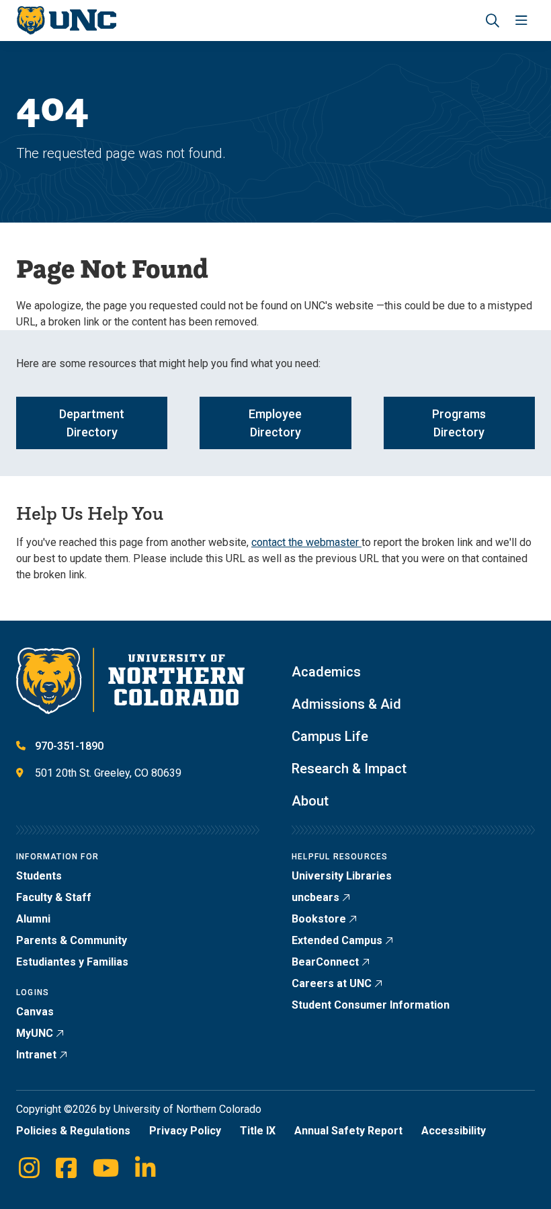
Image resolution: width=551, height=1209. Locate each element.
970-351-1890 (69, 746)
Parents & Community (71, 940)
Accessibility (453, 1130)
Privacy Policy (185, 1130)
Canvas (35, 1011)
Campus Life (330, 736)
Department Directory (91, 423)
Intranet (36, 1054)
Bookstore (319, 918)
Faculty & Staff (53, 897)
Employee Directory (275, 423)
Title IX (258, 1130)
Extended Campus (337, 940)
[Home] (66, 20)
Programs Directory (459, 423)
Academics (326, 672)
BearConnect (325, 962)
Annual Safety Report (348, 1130)
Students (39, 875)
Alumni (33, 918)
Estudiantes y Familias (72, 962)
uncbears (315, 897)
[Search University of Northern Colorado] (492, 20)
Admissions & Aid (346, 704)
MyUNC (34, 1033)
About (310, 801)
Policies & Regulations (73, 1130)
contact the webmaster (306, 542)
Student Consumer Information (371, 1005)
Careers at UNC (332, 983)
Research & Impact (349, 768)
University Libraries (342, 875)
